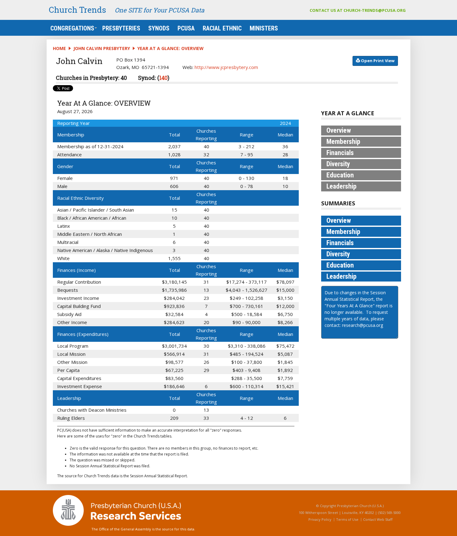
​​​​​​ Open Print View (377, 60)
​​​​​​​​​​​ (377, 60)
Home (59, 48)
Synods (158, 28)
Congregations (72, 28)
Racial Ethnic (222, 28)
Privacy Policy (319, 519)
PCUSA (186, 28)
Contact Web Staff (377, 519)
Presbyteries (121, 28)
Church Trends (77, 9)
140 (163, 77)
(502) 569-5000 (389, 512)
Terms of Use (347, 519)
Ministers (264, 28)
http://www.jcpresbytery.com (226, 67)
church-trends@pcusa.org (375, 10)
